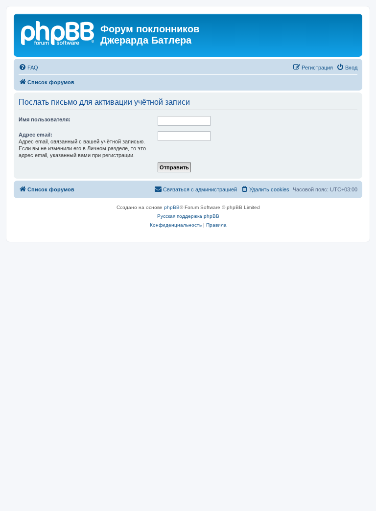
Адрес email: (35, 135)
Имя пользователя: (44, 119)
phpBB (172, 207)
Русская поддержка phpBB (188, 216)
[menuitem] (28, 67)
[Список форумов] (58, 31)
